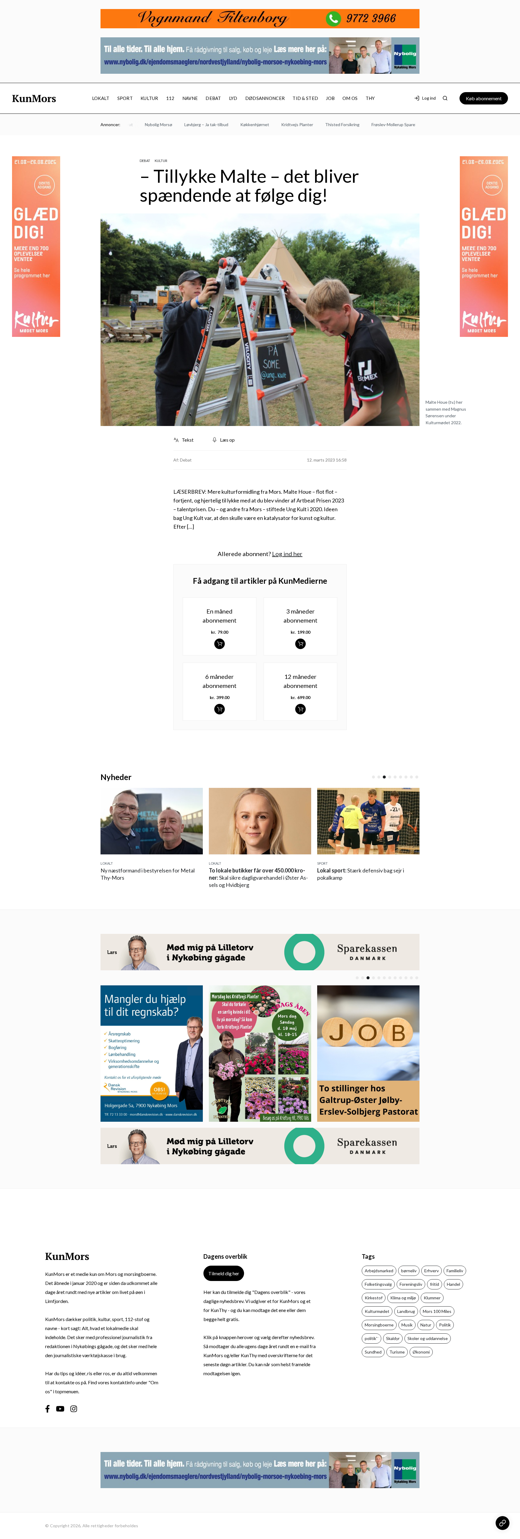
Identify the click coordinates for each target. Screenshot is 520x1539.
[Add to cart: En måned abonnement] (219, 644)
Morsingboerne (379, 1324)
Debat (213, 98)
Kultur (149, 98)
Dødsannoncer (265, 98)
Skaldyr (393, 1338)
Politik (445, 1324)
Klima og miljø (403, 1297)
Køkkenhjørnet (227, 124)
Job (330, 98)
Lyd (233, 98)
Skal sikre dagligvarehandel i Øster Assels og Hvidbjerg (154, 877)
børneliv (408, 1270)
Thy (370, 98)
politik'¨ (371, 1338)
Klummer (432, 1297)
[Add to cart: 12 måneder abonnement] (300, 709)
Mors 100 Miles (437, 1311)
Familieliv (455, 1270)
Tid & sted (305, 98)
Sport (125, 98)
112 (170, 98)
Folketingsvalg (378, 1284)
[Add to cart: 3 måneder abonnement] (300, 644)
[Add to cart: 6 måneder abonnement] (219, 709)
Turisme (397, 1351)
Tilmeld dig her (223, 1273)
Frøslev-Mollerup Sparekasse (371, 124)
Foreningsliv (411, 1284)
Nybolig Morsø (131, 124)
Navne (190, 98)
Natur (425, 1324)
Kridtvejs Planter (270, 124)
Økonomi (421, 1351)
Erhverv (431, 1270)
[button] (373, 777)
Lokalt (101, 98)
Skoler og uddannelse (427, 1338)
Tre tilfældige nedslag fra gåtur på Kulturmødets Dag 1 (371, 877)
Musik (407, 1324)
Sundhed (373, 1351)
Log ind (429, 98)
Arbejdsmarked (379, 1270)
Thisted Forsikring (315, 124)
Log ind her (287, 553)
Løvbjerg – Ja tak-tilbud (179, 124)
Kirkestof (373, 1297)
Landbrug (406, 1311)
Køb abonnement (484, 98)
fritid (434, 1284)
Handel (453, 1284)
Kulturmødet (377, 1311)
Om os (350, 98)
